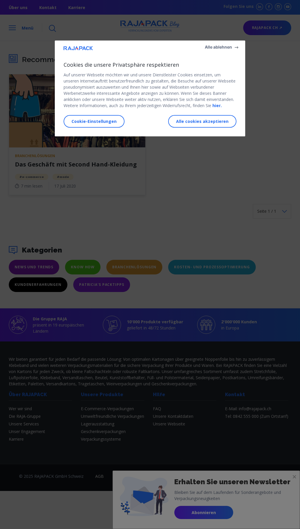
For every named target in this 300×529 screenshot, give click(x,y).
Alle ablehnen (218, 46)
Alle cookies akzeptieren (202, 121)
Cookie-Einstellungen (94, 121)
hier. (217, 105)
